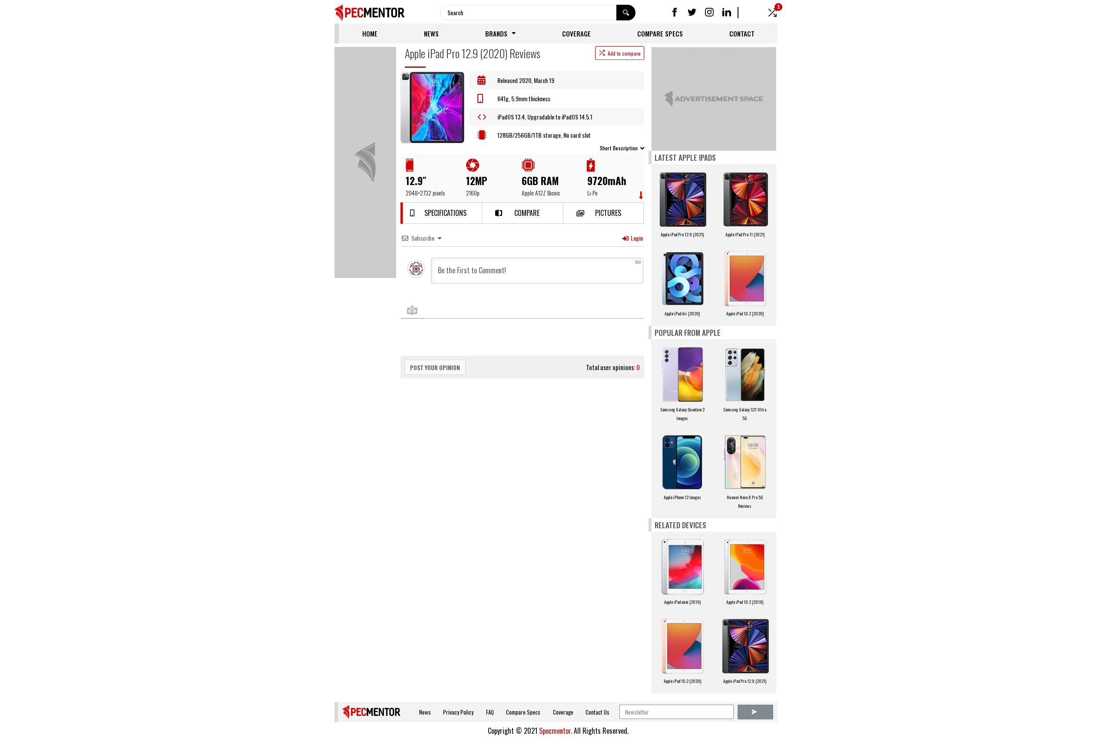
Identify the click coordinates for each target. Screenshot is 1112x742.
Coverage (576, 33)
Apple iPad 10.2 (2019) (744, 602)
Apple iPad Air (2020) (682, 313)
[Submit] (755, 712)
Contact (742, 33)
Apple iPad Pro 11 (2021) (744, 234)
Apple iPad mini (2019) (682, 602)
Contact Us (597, 712)
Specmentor (555, 730)
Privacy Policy (458, 712)
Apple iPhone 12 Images (682, 497)
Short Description (619, 148)
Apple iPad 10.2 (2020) (745, 313)
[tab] (522, 147)
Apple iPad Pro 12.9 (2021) (682, 234)
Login (636, 237)
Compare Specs (660, 33)
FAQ (490, 712)
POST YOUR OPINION (435, 367)
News (431, 33)
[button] (442, 213)
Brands (496, 33)
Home (369, 33)
